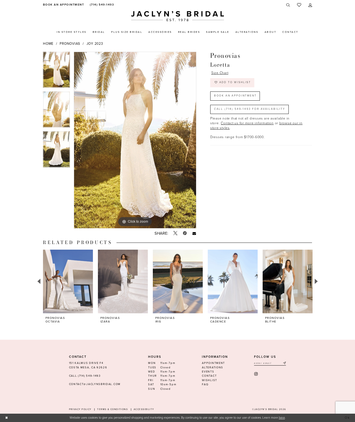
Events (208, 371)
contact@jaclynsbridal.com (95, 384)
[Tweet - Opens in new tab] (175, 233)
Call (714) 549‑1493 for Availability (249, 109)
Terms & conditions (112, 409)
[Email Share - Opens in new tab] (194, 233)
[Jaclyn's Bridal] (177, 16)
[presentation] (68, 281)
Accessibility (144, 409)
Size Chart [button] (220, 73)
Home (48, 44)
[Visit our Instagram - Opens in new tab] (256, 374)
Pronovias (70, 44)
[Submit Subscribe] (284, 363)
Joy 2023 (95, 44)
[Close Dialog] (6, 417)
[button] (310, 5)
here (282, 417)
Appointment (213, 363)
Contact (209, 376)
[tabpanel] (56, 71)
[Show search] (288, 5)
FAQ (205, 384)
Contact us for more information (247, 123)
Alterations (212, 367)
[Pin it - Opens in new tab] (185, 233)
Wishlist (209, 380)
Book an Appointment (235, 95)
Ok (348, 417)
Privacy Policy (80, 409)
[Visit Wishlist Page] (299, 5)
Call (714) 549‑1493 (85, 376)
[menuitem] (62, 5)
